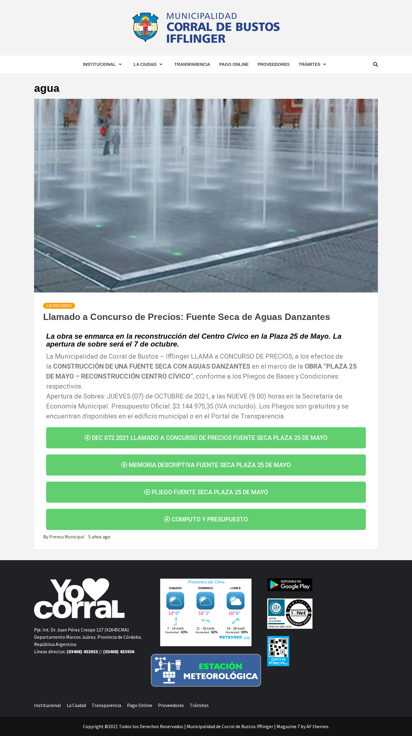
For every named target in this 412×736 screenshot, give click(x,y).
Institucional (99, 64)
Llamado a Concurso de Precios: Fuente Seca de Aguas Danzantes (186, 317)
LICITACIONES (59, 306)
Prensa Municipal (67, 537)
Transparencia (192, 64)
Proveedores (274, 64)
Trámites (309, 64)
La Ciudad (145, 64)
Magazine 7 (288, 726)
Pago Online (234, 64)
